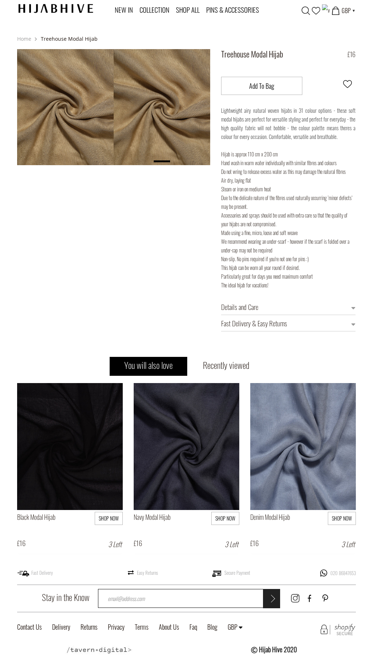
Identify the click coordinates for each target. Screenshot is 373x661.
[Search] (306, 10)
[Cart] (335, 10)
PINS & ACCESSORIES (232, 9)
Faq (193, 627)
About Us (169, 627)
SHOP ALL (188, 9)
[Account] (326, 10)
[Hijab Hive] (55, 7)
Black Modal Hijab (36, 517)
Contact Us (29, 627)
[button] (347, 85)
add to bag (95, 487)
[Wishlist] (316, 10)
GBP (232, 627)
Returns (89, 627)
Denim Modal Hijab (270, 517)
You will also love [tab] (148, 364)
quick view (44, 487)
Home (25, 38)
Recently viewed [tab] (226, 364)
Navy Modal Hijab (152, 517)
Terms (142, 627)
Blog (212, 627)
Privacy (116, 627)
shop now (109, 518)
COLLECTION (154, 9)
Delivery (61, 627)
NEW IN (124, 9)
